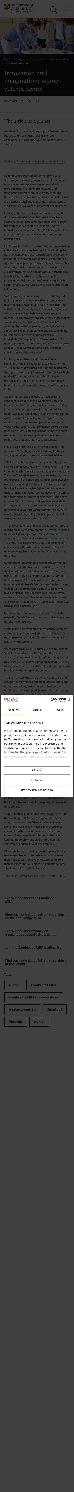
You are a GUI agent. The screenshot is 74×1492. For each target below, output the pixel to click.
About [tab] (60, 709)
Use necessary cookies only (37, 790)
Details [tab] (37, 709)
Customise (37, 780)
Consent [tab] (13, 709)
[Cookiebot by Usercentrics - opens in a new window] (54, 700)
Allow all (37, 770)
